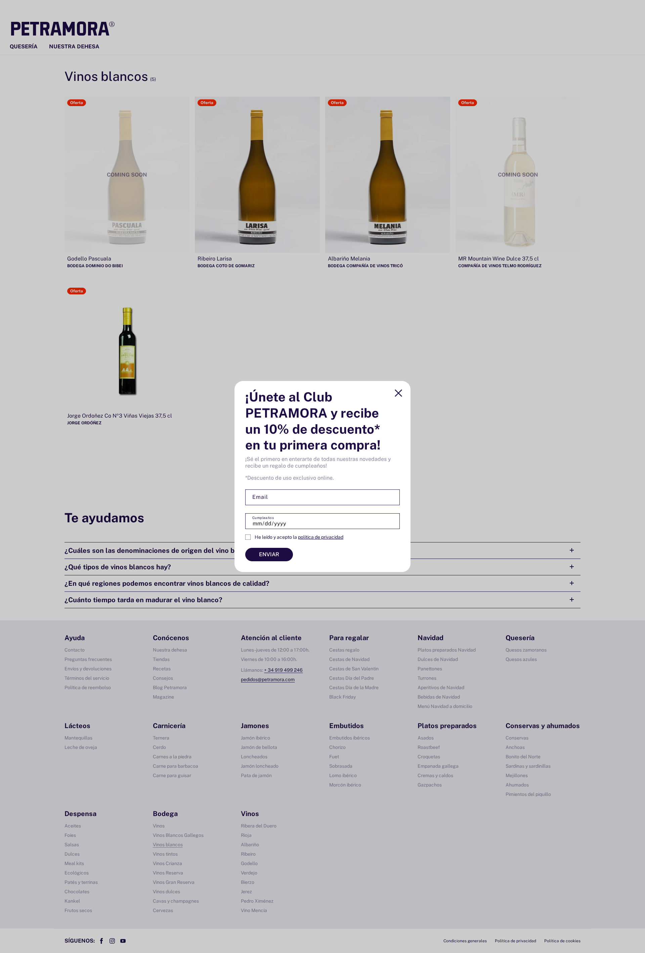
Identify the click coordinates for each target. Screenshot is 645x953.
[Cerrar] (398, 393)
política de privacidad (320, 537)
